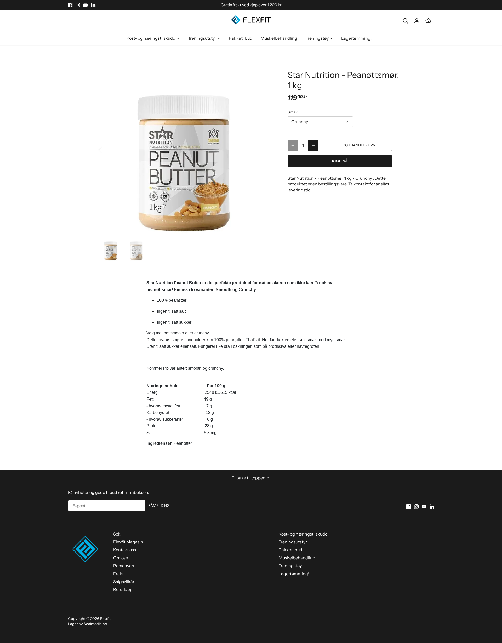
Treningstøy (290, 565)
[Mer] (313, 145)
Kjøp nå (340, 161)
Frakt (118, 573)
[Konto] (417, 20)
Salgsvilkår (123, 581)
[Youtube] (85, 5)
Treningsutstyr (293, 541)
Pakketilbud (290, 549)
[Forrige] (107, 149)
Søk (117, 534)
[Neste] (267, 149)
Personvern (124, 565)
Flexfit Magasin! (128, 541)
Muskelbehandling (297, 557)
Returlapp (123, 589)
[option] (187, 149)
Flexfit (105, 618)
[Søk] (405, 20)
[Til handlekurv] (428, 20)
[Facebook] (70, 5)
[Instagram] (78, 5)
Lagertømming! (294, 573)
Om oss (120, 557)
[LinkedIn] (93, 5)
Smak (293, 112)
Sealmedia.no (95, 624)
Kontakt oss (124, 549)
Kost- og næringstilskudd (303, 534)
